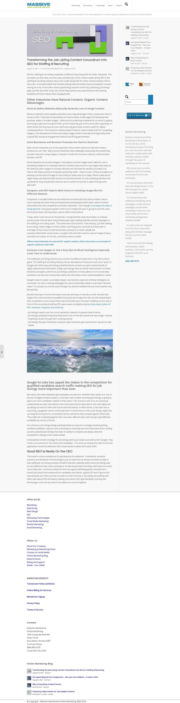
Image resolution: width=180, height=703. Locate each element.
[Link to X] (136, 5)
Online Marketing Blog (37, 555)
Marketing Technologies (38, 518)
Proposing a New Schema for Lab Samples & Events (53, 691)
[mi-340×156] (38, 5)
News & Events (34, 559)
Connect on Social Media (38, 552)
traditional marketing (135, 200)
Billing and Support (36, 562)
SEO (127, 189)
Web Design (32, 511)
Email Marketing (34, 527)
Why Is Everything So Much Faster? (46, 684)
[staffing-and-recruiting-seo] (70, 40)
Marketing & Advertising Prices (41, 549)
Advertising (32, 508)
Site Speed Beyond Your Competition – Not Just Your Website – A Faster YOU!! (65, 677)
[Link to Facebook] (140, 5)
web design (135, 186)
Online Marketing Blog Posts (52, 68)
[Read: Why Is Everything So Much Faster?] (127, 59)
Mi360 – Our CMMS (36, 565)
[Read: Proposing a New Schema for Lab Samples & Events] (127, 69)
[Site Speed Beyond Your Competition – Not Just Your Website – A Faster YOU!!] (2, 351)
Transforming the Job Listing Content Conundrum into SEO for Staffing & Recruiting (68, 670)
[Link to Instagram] (151, 5)
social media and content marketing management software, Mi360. (136, 217)
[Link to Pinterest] (147, 5)
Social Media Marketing (37, 521)
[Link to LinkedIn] (144, 5)
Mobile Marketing (35, 524)
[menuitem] (75, 5)
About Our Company (36, 546)
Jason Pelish (70, 68)
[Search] (126, 5)
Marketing (32, 505)
